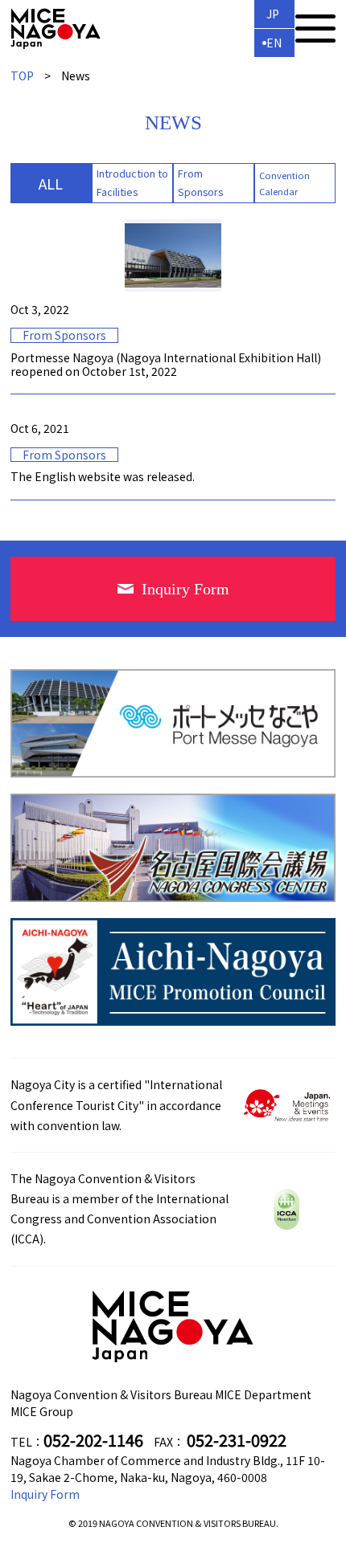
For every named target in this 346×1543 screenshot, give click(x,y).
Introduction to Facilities (132, 182)
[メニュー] (315, 28)
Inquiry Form (45, 1494)
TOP (22, 75)
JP (272, 14)
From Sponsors (200, 182)
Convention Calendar (284, 183)
